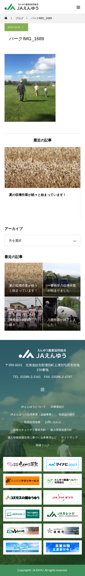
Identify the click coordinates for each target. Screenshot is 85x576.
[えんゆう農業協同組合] (42, 353)
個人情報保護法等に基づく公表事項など (32, 437)
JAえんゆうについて (33, 406)
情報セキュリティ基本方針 (29, 429)
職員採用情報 (32, 422)
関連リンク (42, 445)
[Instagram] (42, 389)
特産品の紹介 (67, 414)
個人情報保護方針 (61, 429)
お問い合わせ (53, 422)
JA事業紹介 (57, 406)
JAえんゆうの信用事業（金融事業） (32, 414)
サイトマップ (69, 437)
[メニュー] (78, 7)
